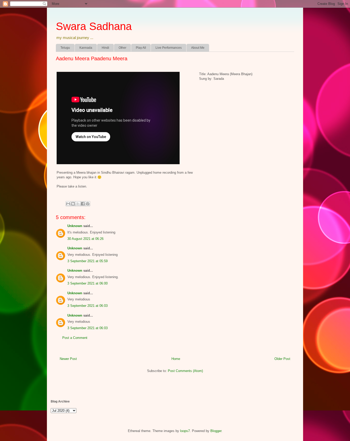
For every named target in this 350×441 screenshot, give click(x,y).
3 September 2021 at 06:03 (87, 306)
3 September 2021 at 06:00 (87, 283)
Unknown (74, 226)
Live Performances (169, 48)
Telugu (65, 48)
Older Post (282, 359)
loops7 (185, 431)
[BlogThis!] (73, 203)
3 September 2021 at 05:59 (87, 261)
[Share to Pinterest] (87, 203)
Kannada (85, 48)
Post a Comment (74, 338)
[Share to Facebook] (82, 203)
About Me (197, 48)
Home (175, 359)
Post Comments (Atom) (185, 371)
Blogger (215, 431)
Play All (141, 48)
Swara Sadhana (94, 26)
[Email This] (68, 203)
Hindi (105, 48)
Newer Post (68, 359)
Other (122, 48)
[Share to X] (77, 203)
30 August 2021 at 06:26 (85, 239)
